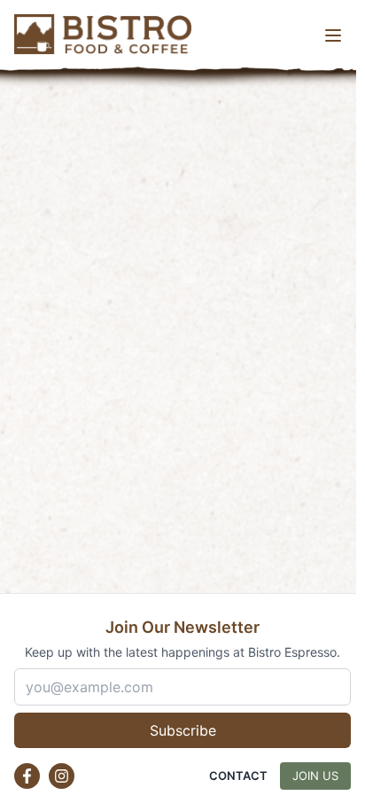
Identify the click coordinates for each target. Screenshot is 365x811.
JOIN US (315, 775)
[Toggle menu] (333, 35)
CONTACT (238, 775)
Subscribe (183, 730)
